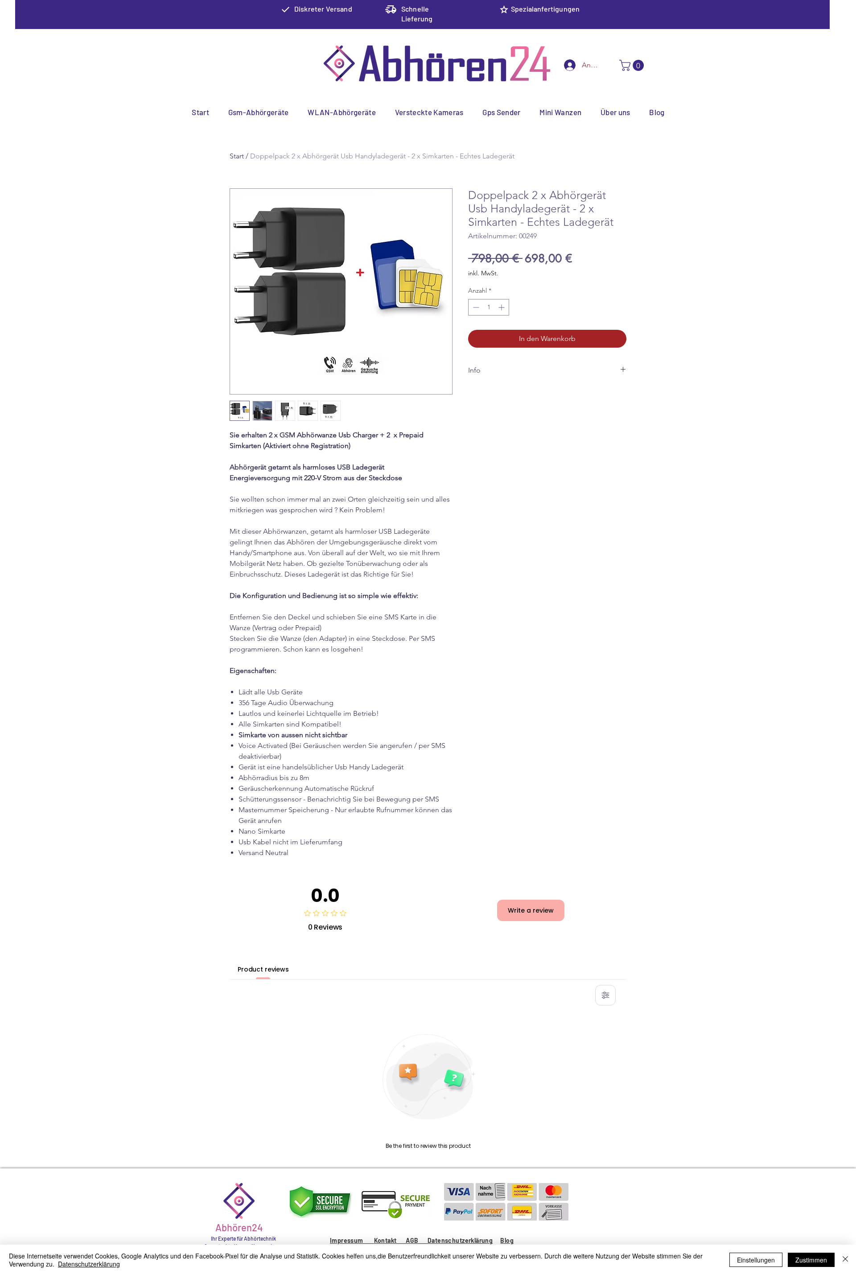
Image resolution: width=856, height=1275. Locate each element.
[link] (632, 65)
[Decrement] (475, 307)
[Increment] (502, 307)
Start (237, 156)
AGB (417, 1240)
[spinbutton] (489, 307)
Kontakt (390, 1240)
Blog (507, 1240)
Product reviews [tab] (263, 969)
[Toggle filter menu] (605, 995)
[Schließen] (845, 1260)
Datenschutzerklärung (460, 1240)
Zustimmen (811, 1259)
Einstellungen (756, 1259)
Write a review (531, 910)
